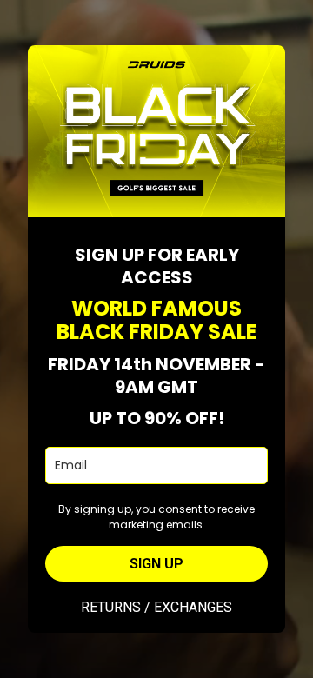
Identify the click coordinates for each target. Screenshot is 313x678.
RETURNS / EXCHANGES (156, 607)
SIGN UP (156, 563)
